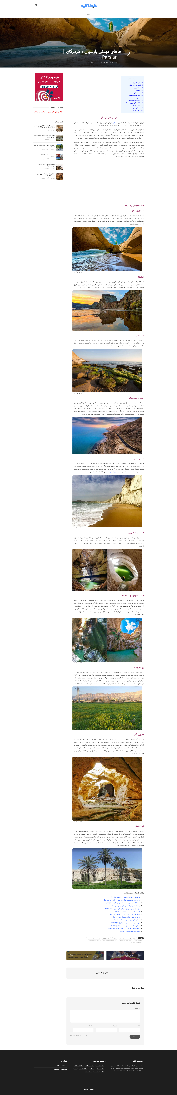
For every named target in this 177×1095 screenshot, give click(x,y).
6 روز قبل (52, 130)
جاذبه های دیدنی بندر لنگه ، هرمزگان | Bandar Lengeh (122, 900)
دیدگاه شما (137, 1008)
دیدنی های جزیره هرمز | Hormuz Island (127, 920)
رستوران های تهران (83, 1068)
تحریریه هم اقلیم (118, 63)
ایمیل (115, 1026)
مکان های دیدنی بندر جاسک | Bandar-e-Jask (125, 914)
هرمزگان (115, 47)
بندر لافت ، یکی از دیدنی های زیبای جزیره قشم (125, 905)
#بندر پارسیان (132, 938)
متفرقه (100, 954)
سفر (75, 1068)
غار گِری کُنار (138, 108)
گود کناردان (138, 110)
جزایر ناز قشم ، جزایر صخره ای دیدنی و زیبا (126, 917)
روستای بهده (138, 105)
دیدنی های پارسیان (137, 82)
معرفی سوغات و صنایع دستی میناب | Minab (125, 925)
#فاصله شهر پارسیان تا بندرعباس (109, 940)
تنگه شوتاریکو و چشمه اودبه (133, 103)
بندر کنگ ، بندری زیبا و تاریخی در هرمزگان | (126, 903)
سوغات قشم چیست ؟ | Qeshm (129, 931)
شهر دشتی (138, 92)
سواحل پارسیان (137, 87)
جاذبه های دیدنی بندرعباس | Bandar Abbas (125, 897)
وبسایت (91, 1026)
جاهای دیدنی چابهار (78, 1065)
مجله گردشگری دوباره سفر (60, 1065)
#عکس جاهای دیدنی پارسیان (125, 940)
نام (139, 1026)
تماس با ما (85, 1089)
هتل (103, 1071)
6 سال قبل (112, 63)
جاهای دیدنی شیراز (89, 1065)
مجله (89, 15)
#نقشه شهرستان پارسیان (137, 942)
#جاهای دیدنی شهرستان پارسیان (120, 938)
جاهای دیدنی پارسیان (136, 85)
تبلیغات (92, 1089)
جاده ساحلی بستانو (136, 95)
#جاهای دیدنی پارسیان (105, 938)
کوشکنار (139, 90)
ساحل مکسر (138, 97)
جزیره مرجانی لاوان (114, 472)
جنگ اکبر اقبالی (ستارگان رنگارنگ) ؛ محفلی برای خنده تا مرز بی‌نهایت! (122, 957)
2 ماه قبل (52, 149)
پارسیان (110, 47)
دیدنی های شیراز (100, 1068)
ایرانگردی (120, 47)
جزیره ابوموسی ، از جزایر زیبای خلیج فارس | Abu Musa (122, 908)
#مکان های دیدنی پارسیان (94, 940)
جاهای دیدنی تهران (100, 1065)
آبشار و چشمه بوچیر (136, 100)
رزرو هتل (92, 1068)
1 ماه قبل (52, 140)
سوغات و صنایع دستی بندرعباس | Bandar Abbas (124, 928)
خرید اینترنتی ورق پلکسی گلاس (93, 957)
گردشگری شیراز (88, 1071)
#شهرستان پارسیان (138, 940)
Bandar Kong (107, 903)
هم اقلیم (115, 122)
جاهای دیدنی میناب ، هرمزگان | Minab (127, 911)
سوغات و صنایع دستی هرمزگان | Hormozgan (125, 922)
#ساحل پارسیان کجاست (92, 938)
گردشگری (96, 1071)
